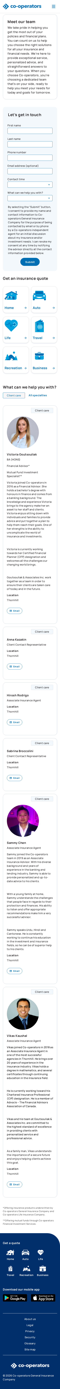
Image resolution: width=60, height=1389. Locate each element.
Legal (30, 1325)
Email (16, 610)
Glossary (30, 1343)
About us (30, 1319)
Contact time (16, 179)
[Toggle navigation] (53, 6)
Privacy (30, 1331)
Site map (30, 1349)
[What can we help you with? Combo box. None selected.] (30, 198)
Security (30, 1337)
